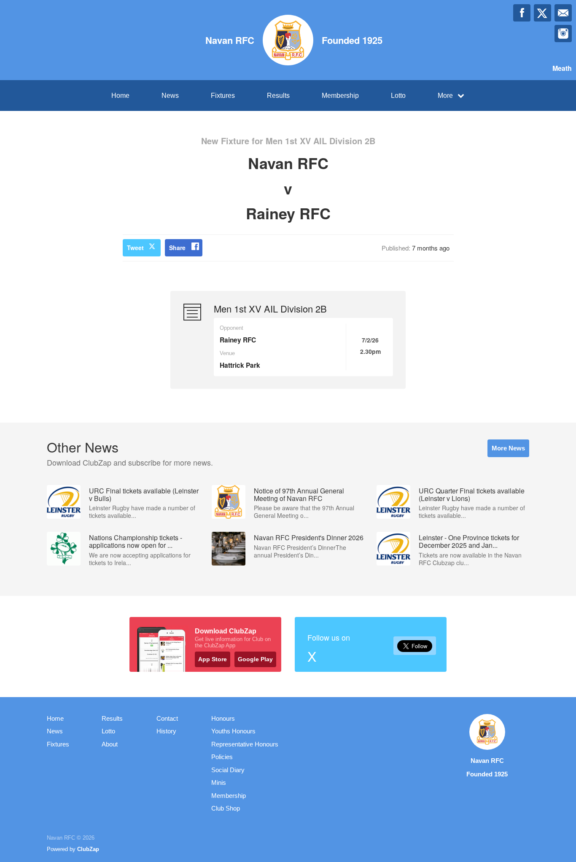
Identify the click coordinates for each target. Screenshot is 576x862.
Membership (340, 95)
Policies (222, 756)
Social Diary (228, 769)
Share (177, 247)
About (110, 744)
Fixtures (223, 95)
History (166, 731)
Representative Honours (244, 744)
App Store (212, 659)
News (170, 95)
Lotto (398, 95)
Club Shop (225, 808)
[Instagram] (563, 33)
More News (508, 448)
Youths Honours (233, 731)
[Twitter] (542, 13)
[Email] (563, 13)
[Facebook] (521, 13)
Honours (223, 718)
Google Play (255, 659)
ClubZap (88, 849)
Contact (167, 718)
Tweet (135, 247)
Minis (218, 782)
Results (278, 95)
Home (120, 95)
